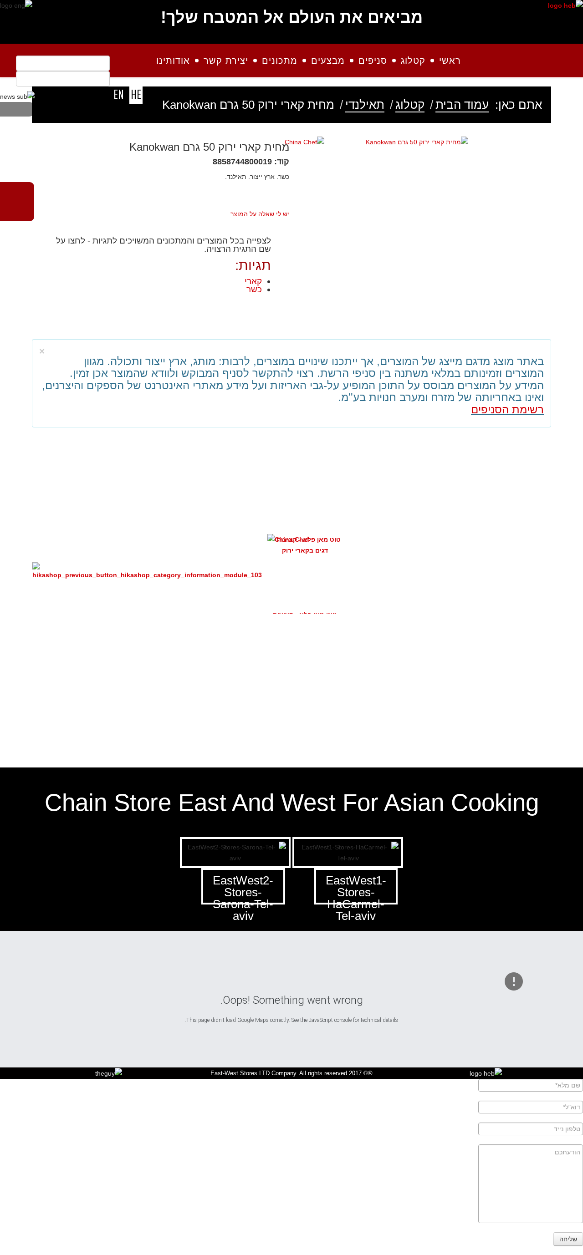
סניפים (372, 61)
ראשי (450, 61)
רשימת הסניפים (507, 409)
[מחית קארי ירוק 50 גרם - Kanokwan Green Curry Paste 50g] (417, 141)
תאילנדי (364, 105)
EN (118, 94)
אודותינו (173, 61)
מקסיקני (195, 704)
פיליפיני (516, 704)
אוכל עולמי (67, 704)
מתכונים (279, 61)
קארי (253, 281)
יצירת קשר (226, 61)
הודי (131, 704)
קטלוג (413, 61)
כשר (254, 289)
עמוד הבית (462, 105)
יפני (451, 704)
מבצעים (328, 61)
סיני (259, 704)
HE (136, 94)
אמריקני (323, 704)
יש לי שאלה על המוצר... (257, 214)
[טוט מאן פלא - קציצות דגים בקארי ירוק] (305, 545)
